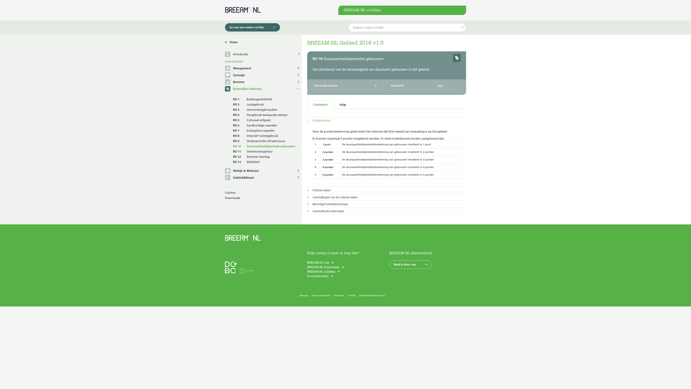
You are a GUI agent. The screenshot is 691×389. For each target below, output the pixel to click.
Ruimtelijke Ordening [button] (247, 89)
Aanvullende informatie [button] (328, 211)
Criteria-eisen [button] (322, 190)
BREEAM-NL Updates (321, 271)
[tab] (386, 120)
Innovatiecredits (317, 276)
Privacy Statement (321, 295)
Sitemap (304, 295)
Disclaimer (339, 295)
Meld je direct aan (405, 264)
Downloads (232, 198)
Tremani (381, 295)
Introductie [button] (240, 54)
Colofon (230, 192)
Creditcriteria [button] (321, 120)
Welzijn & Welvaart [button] (246, 171)
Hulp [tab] (343, 104)
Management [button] (242, 68)
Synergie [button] (239, 75)
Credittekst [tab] (320, 104)
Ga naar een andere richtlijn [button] (246, 27)
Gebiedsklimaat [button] (243, 177)
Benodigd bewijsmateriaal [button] (330, 204)
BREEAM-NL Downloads (323, 267)
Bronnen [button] (239, 82)
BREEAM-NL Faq (318, 262)
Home (234, 42)
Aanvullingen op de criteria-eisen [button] (335, 197)
